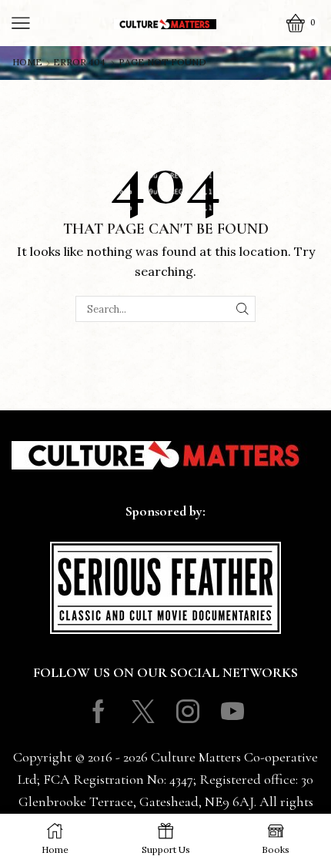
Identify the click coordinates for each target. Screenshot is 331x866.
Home (27, 62)
